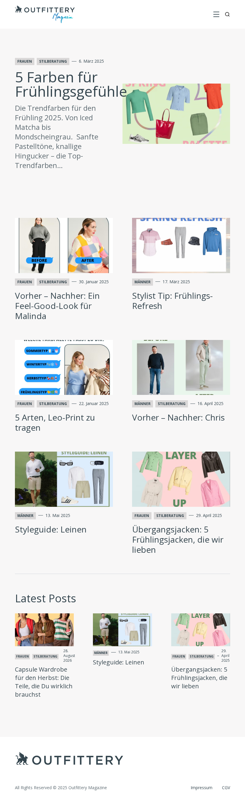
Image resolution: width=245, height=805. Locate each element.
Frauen (24, 61)
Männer (142, 281)
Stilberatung (53, 61)
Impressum (201, 787)
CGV (226, 787)
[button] (216, 14)
